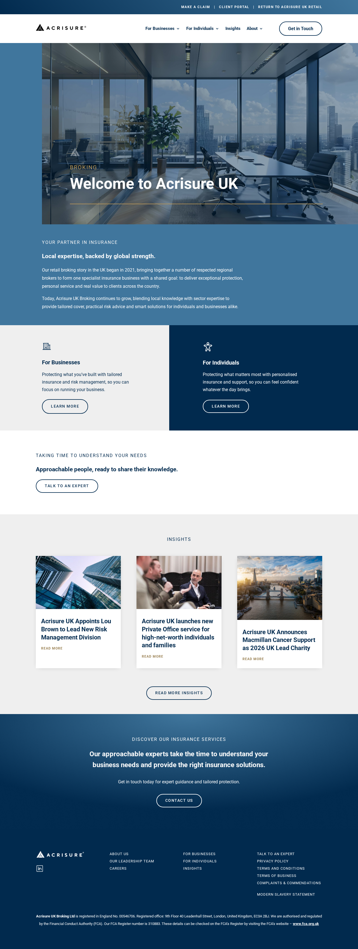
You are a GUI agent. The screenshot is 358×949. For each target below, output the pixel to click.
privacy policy (273, 861)
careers (118, 868)
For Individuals (200, 29)
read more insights (179, 693)
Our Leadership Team (132, 861)
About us (119, 854)
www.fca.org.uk (306, 924)
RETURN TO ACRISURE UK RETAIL (290, 7)
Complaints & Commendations (289, 883)
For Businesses (160, 29)
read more (52, 648)
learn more (65, 406)
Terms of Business (276, 876)
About (252, 29)
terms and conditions (281, 868)
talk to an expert (67, 486)
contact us (179, 800)
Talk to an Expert (276, 854)
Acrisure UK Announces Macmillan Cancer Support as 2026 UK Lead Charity (278, 640)
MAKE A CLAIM (195, 7)
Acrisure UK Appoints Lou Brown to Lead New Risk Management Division (76, 629)
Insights (233, 29)
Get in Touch (300, 28)
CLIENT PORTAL (234, 7)
